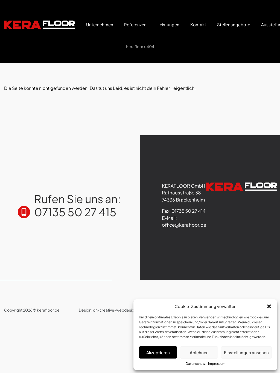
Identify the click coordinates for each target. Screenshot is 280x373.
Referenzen (135, 24)
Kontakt (198, 24)
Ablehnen (199, 352)
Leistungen (168, 24)
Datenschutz (195, 364)
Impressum (216, 364)
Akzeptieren (158, 352)
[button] (269, 306)
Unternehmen (99, 24)
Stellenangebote (233, 24)
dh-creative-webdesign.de (117, 309)
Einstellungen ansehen (246, 352)
